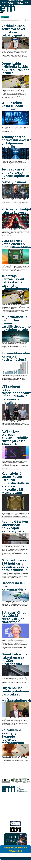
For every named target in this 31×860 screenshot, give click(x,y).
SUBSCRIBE (19, 0)
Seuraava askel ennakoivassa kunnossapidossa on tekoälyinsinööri (15, 175)
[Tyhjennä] (19, 20)
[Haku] (17, 20)
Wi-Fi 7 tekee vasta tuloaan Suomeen (12, 105)
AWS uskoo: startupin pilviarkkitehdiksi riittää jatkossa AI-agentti (15, 437)
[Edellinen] (5, 763)
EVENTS (19, 2)
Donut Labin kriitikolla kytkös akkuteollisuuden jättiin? (15, 68)
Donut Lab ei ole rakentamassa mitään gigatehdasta (14, 659)
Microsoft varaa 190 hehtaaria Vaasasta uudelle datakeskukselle (15, 565)
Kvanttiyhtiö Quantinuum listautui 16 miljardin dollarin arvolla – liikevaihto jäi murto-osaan (15, 483)
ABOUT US (11, 3)
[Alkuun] (2, 763)
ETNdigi (26, 2)
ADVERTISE (11, 0)
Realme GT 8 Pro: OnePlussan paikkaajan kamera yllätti (15, 526)
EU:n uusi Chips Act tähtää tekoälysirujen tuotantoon (14, 617)
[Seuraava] (9, 763)
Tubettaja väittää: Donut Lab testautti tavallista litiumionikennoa (15, 282)
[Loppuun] (12, 763)
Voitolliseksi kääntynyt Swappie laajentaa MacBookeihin (13, 736)
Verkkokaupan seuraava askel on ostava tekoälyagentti (13, 30)
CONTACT (19, 3)
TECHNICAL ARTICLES (9, 2)
